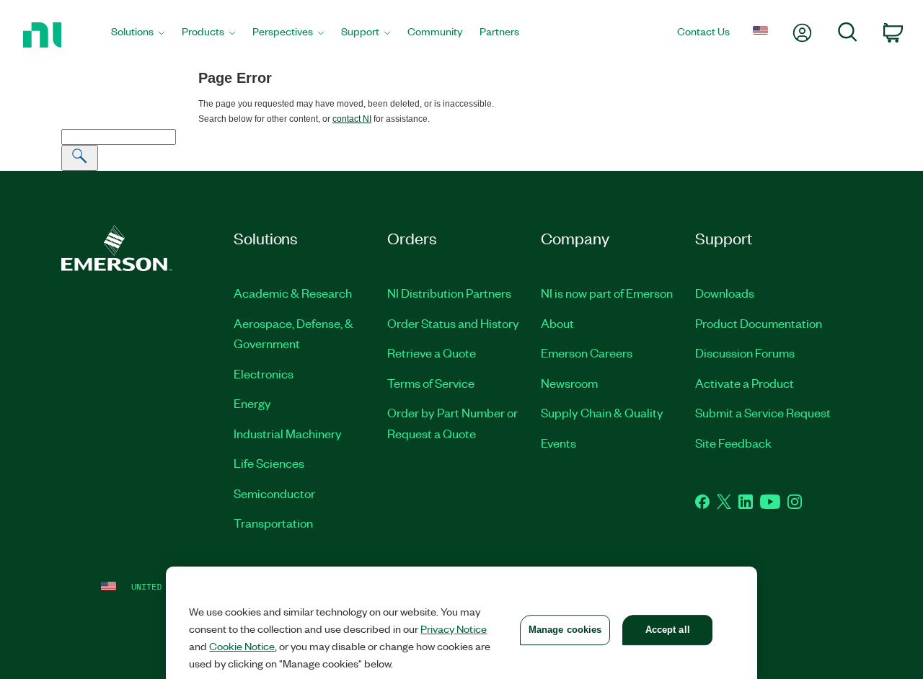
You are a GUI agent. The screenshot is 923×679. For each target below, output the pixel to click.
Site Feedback (733, 443)
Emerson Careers (586, 352)
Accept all (667, 629)
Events (558, 443)
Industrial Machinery (288, 433)
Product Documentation (758, 323)
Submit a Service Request (763, 412)
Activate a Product (744, 383)
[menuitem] (137, 35)
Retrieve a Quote (431, 352)
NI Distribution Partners (449, 293)
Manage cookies (565, 629)
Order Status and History (453, 323)
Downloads (724, 293)
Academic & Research (293, 293)
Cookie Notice (242, 646)
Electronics (263, 373)
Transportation (273, 523)
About (557, 323)
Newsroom (569, 383)
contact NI (351, 119)
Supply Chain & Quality (602, 412)
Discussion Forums (745, 352)
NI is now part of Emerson (607, 293)
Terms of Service (430, 383)
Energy (252, 403)
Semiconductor (274, 493)
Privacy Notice (453, 628)
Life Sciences (269, 463)
